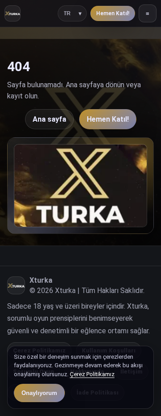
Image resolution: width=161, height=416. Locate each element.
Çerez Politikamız (92, 374)
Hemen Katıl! (112, 13)
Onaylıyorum (39, 393)
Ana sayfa (49, 119)
